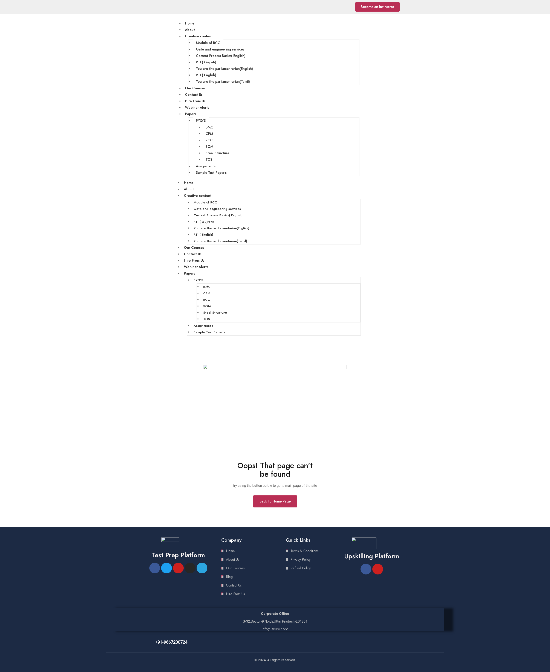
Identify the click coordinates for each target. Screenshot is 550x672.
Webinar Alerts (197, 107)
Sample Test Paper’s (211, 172)
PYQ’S (198, 280)
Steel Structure (217, 153)
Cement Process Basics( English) (220, 55)
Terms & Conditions (304, 550)
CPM (209, 133)
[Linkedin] (334, 7)
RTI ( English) (206, 75)
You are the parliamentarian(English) (224, 68)
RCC (209, 140)
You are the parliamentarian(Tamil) (223, 81)
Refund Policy (300, 568)
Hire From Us (195, 101)
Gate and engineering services (220, 49)
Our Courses (195, 88)
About (190, 29)
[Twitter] (166, 568)
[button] (377, 7)
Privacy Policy (300, 559)
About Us (232, 559)
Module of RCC (208, 42)
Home (189, 23)
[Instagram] (190, 568)
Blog (229, 576)
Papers (190, 113)
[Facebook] (328, 7)
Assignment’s (205, 166)
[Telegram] (346, 7)
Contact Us (194, 94)
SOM (209, 146)
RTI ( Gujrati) (206, 62)
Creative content (198, 36)
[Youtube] (340, 7)
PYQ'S (201, 120)
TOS (209, 159)
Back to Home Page (275, 501)
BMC (209, 127)
